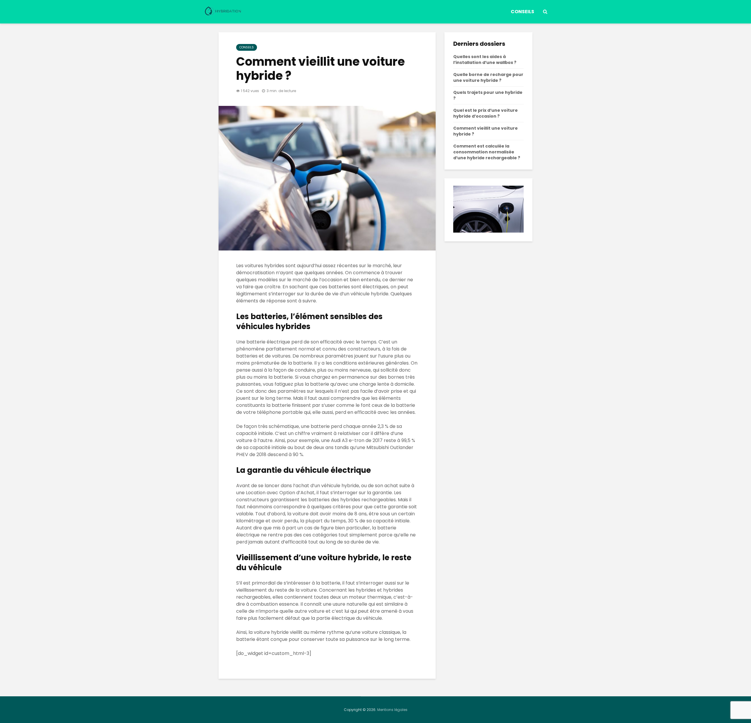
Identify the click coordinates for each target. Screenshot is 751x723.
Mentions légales (392, 709)
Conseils (522, 11)
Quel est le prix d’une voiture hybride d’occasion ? (485, 113)
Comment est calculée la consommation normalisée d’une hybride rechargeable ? (486, 152)
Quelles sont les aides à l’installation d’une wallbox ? (484, 59)
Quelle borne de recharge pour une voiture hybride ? (488, 77)
